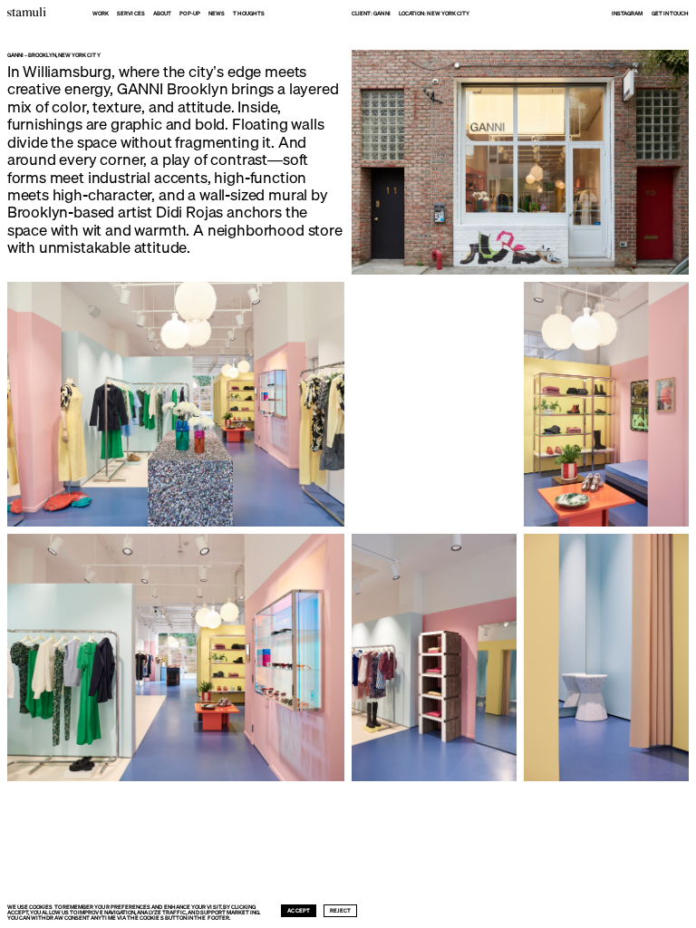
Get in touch (671, 13)
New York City (448, 13)
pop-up (189, 13)
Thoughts (249, 13)
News (216, 13)
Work (100, 13)
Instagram (627, 13)
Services (131, 13)
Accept (298, 910)
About (162, 13)
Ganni (381, 13)
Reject (340, 910)
